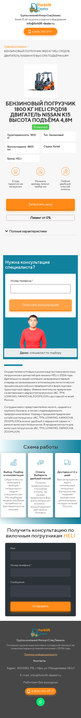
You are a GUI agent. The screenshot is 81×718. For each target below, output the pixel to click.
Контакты (39, 660)
